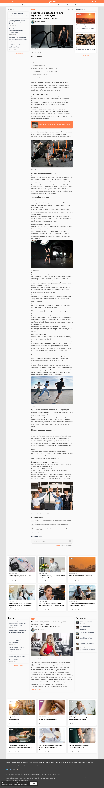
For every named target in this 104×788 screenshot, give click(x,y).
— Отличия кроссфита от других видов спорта (44, 68)
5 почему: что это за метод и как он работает (87, 644)
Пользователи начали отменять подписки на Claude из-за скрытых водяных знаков (18, 657)
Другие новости (18, 53)
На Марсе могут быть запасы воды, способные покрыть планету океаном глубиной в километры (85, 28)
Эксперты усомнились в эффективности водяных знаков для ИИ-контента (52, 521)
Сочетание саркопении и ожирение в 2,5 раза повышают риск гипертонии (82, 604)
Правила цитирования (23, 765)
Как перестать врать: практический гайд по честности (86, 638)
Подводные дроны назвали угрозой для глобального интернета (16, 649)
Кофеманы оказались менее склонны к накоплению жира (19, 718)
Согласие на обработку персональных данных (66, 762)
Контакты (25, 762)
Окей (33, 783)
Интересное (32, 765)
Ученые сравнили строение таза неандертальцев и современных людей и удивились (18, 46)
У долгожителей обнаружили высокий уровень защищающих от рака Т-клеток (52, 576)
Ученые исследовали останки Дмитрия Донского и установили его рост (18, 21)
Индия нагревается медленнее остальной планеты (80, 576)
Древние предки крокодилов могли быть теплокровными (55, 124)
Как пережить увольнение (87, 632)
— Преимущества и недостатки (39, 74)
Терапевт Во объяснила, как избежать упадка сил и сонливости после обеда (81, 718)
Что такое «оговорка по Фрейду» (86, 622)
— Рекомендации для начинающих (41, 77)
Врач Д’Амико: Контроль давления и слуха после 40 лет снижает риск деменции (17, 623)
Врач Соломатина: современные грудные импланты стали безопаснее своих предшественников (50, 747)
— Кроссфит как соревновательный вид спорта (44, 71)
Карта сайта (39, 765)
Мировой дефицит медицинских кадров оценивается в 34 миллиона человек (17, 30)
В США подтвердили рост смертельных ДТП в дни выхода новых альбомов (17, 640)
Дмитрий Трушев (40, 21)
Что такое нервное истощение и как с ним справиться (86, 628)
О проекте (8, 762)
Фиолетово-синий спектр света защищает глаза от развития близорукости (50, 718)
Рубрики (14, 762)
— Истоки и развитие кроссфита (40, 63)
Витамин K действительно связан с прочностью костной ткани (78, 746)
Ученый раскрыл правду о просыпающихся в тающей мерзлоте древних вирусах (52, 528)
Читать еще (86, 655)
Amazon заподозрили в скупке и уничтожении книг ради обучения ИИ (85, 49)
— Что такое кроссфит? (37, 60)
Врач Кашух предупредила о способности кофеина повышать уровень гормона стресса (51, 604)
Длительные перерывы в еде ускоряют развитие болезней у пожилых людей (51, 525)
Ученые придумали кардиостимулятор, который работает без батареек (20, 576)
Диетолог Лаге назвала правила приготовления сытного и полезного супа (20, 746)
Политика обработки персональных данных (43, 762)
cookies (13, 783)
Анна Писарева (39, 629)
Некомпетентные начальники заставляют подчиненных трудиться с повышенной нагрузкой (20, 605)
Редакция (19, 762)
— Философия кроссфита (38, 65)
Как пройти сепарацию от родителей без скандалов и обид (87, 649)
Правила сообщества (11, 765)
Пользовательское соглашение (85, 762)
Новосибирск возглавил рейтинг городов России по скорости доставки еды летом (17, 632)
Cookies (30, 762)
